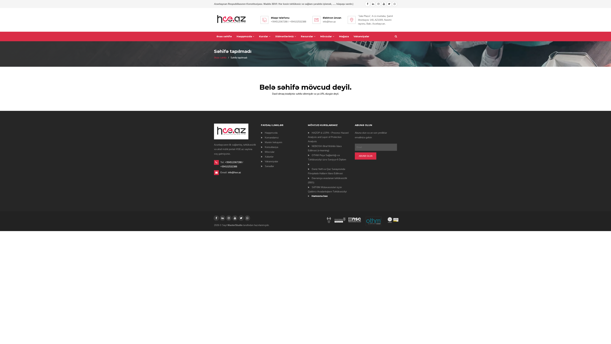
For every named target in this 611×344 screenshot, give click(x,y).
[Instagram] (378, 4)
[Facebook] (367, 4)
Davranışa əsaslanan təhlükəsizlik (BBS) (327, 180)
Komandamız (272, 137)
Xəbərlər (269, 156)
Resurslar (307, 36)
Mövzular (326, 36)
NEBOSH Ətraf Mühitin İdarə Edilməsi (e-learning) (325, 148)
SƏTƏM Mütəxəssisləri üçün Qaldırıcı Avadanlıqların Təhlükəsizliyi (327, 189)
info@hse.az (329, 21)
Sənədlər (269, 166)
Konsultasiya (271, 147)
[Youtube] (383, 4)
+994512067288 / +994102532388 (288, 21)
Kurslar (263, 36)
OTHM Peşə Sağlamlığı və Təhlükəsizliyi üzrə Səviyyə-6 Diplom (327, 157)
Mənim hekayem (273, 142)
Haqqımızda (244, 36)
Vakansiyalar (361, 36)
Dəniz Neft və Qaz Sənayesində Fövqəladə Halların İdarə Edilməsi (326, 171)
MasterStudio (235, 225)
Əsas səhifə (224, 36)
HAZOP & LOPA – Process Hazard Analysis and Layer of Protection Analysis (328, 137)
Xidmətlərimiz (284, 36)
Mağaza (344, 36)
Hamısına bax (320, 196)
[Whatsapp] (373, 4)
